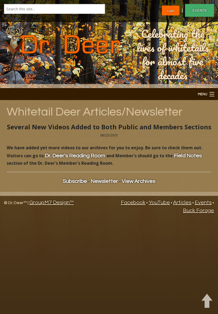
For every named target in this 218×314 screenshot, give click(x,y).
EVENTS (199, 10)
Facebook (133, 202)
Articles (182, 202)
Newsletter (104, 181)
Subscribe (75, 181)
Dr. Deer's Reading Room (75, 155)
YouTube (159, 202)
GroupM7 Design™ (51, 202)
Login (170, 10)
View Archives (138, 181)
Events (203, 202)
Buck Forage (198, 210)
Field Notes (188, 155)
